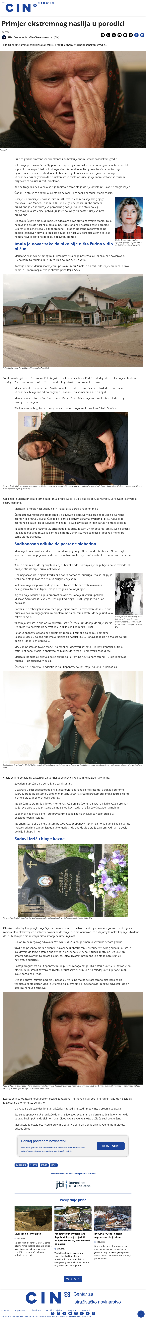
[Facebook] (52, 1313)
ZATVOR (44, 1165)
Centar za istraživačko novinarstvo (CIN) (36, 37)
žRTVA (53, 1165)
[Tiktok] (82, 1313)
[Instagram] (58, 1313)
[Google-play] (88, 1313)
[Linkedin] (76, 1313)
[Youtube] (70, 1313)
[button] (103, 35)
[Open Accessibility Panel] (141, 1314)
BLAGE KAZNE (21, 1165)
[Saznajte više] (73, 1158)
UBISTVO (33, 1165)
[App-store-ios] (93, 1313)
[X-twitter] (64, 1313)
